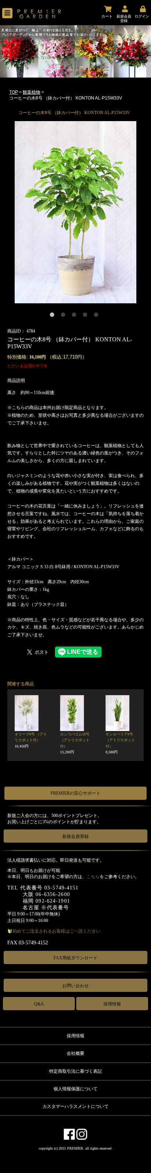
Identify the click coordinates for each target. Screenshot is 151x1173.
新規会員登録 (75, 836)
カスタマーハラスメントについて (75, 1106)
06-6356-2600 (53, 894)
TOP (13, 92)
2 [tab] (64, 316)
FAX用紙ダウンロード (75, 958)
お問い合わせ (75, 985)
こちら (93, 876)
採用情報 (112, 1004)
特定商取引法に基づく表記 (75, 1071)
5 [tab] (97, 316)
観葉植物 (31, 92)
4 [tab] (86, 316)
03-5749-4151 (61, 888)
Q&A (39, 1004)
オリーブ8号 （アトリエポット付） (31, 740)
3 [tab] (75, 316)
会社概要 (75, 1053)
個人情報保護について (75, 1089)
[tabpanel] (75, 212)
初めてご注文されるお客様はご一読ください (56, 931)
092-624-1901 (53, 901)
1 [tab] (53, 316)
